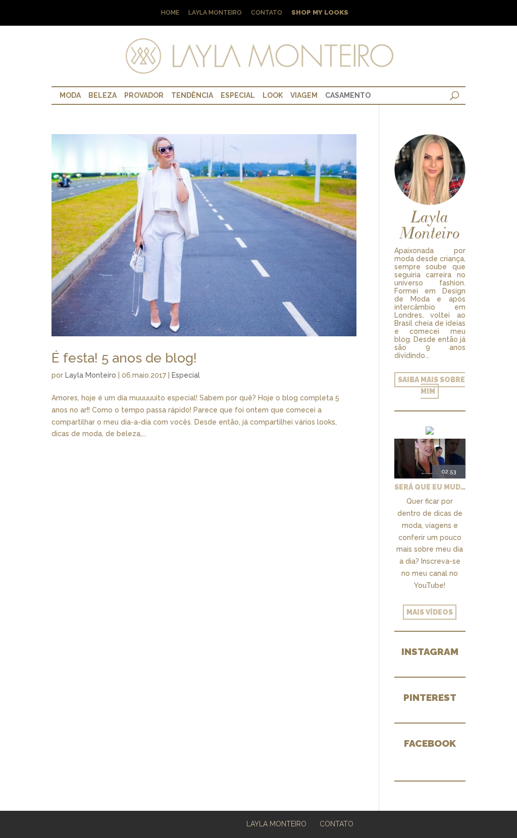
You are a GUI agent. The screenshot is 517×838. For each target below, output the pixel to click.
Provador (144, 95)
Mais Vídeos (429, 612)
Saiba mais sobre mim (431, 386)
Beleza (102, 95)
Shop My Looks (319, 13)
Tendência (192, 95)
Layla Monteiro (215, 13)
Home (170, 13)
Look (273, 95)
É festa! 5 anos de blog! (124, 358)
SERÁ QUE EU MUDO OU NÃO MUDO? (430, 487)
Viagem (304, 95)
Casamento (348, 95)
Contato (266, 13)
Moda (70, 95)
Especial (238, 95)
